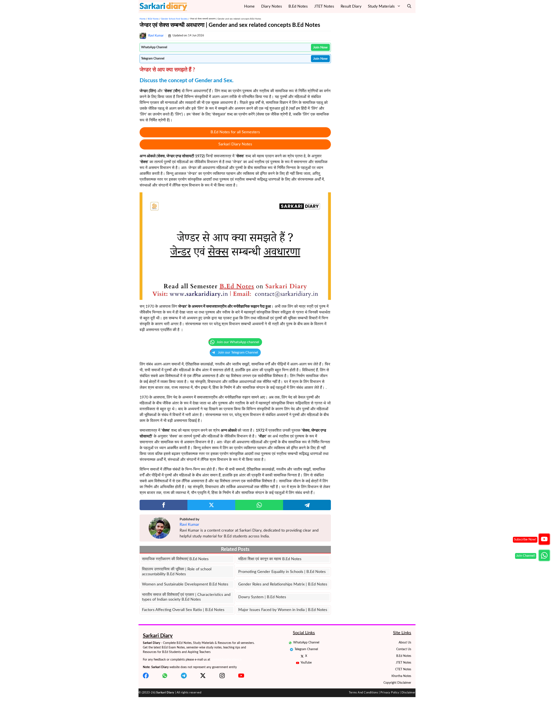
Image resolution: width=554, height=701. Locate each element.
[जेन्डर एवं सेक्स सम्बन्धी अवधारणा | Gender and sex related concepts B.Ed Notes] (235, 246)
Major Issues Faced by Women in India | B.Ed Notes (282, 610)
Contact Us (403, 649)
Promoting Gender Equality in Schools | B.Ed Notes (282, 572)
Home (249, 6)
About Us (405, 642)
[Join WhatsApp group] (544, 555)
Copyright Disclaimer (397, 682)
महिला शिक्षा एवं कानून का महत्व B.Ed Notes (269, 559)
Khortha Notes (401, 676)
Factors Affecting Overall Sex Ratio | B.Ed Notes (183, 610)
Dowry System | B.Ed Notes (262, 597)
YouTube (306, 662)
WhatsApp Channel (306, 642)
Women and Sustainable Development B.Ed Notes (185, 584)
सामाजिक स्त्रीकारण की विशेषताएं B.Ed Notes (175, 559)
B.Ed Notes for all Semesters (235, 132)
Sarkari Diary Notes (235, 144)
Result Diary (351, 6)
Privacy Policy (389, 692)
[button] (409, 6)
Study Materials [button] (381, 6)
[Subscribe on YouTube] (544, 539)
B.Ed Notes (298, 6)
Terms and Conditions (363, 692)
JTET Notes (324, 6)
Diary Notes (271, 6)
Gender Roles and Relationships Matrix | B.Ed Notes (282, 584)
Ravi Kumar (156, 35)
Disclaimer (408, 692)
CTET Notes (403, 669)
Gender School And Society (174, 19)
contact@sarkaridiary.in (226, 659)
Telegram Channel (306, 649)
